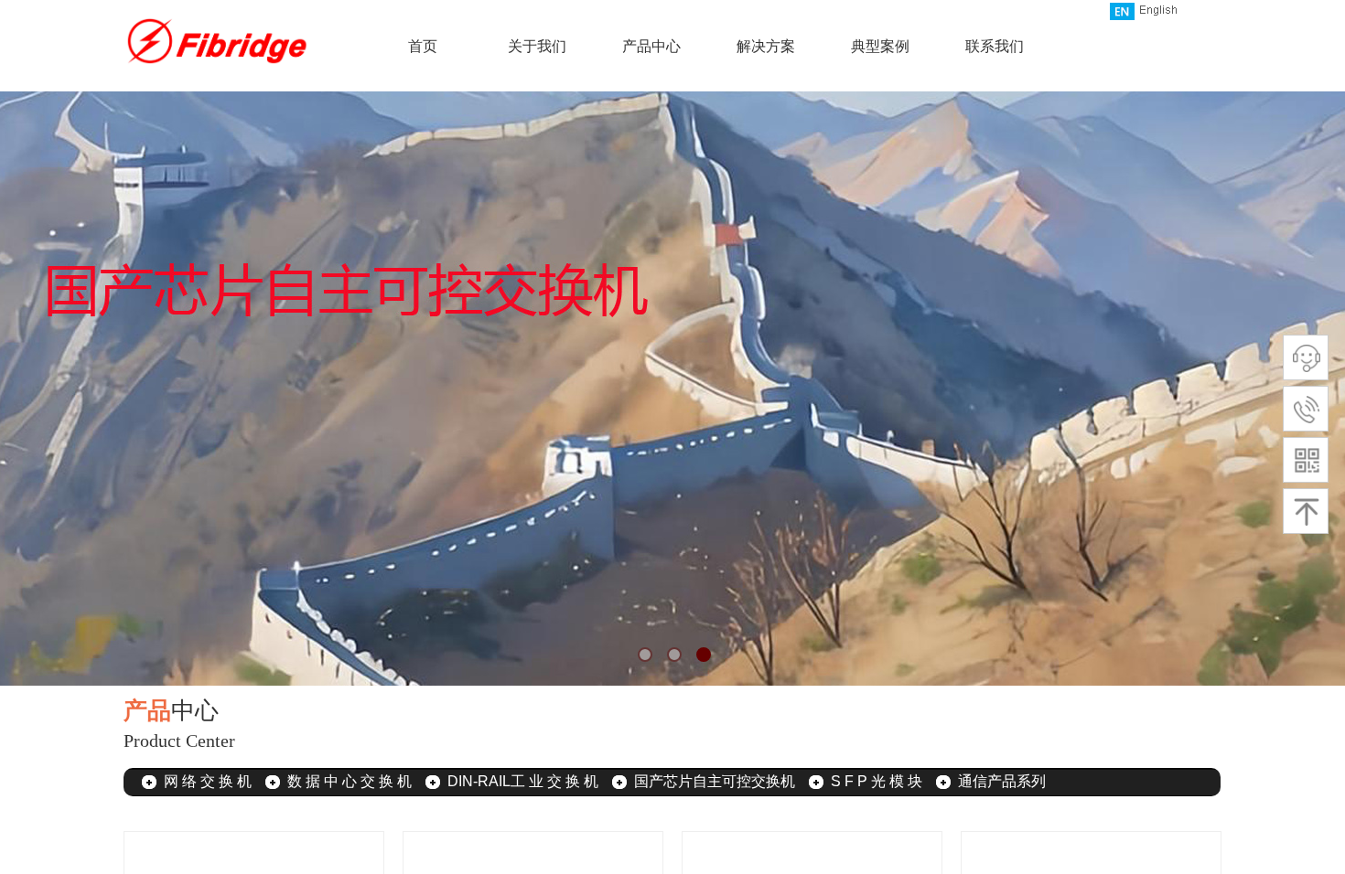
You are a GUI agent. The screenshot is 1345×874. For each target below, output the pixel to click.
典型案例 (880, 46)
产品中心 (651, 46)
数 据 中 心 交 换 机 (349, 781)
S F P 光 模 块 (876, 781)
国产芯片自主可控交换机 (714, 781)
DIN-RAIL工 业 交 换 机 (522, 781)
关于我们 (537, 46)
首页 (422, 46)
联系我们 (994, 46)
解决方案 (766, 46)
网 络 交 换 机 (208, 781)
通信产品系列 (1002, 781)
